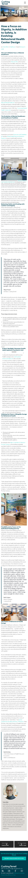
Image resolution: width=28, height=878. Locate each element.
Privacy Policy (4, 875)
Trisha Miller (5, 47)
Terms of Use (12, 875)
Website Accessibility (19, 873)
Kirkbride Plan (14, 61)
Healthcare (12, 47)
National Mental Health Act (7, 102)
